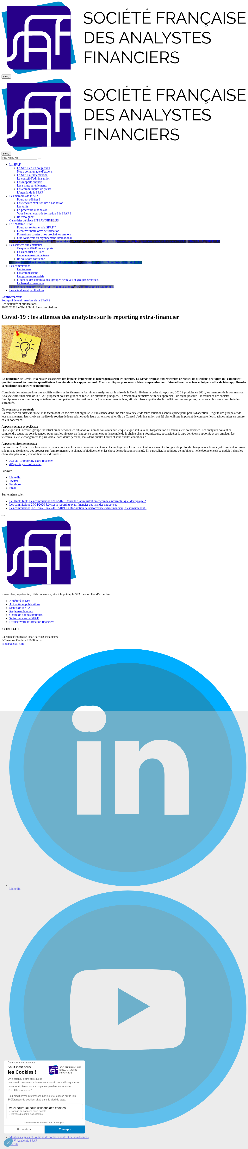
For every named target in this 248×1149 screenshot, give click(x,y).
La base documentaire (30, 283)
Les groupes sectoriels (30, 276)
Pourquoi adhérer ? (28, 199)
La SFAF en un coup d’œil (33, 168)
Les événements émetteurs (33, 255)
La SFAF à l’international (32, 175)
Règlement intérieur (21, 611)
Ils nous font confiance (31, 258)
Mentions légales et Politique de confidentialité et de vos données (49, 1137)
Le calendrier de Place (30, 251)
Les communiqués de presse (34, 189)
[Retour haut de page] (3, 515)
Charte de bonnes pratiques (25, 614)
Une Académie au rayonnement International (44, 238)
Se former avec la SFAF (24, 618)
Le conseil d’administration (33, 178)
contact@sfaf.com (13, 643)
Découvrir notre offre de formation (38, 231)
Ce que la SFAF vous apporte (35, 248)
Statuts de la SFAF (20, 607)
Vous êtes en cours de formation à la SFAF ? (44, 213)
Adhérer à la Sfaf (19, 600)
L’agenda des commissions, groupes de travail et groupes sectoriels (57, 279)
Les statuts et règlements (32, 185)
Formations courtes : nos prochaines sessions (44, 234)
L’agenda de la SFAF (30, 192)
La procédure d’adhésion (32, 210)
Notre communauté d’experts (35, 171)
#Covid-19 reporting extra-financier (31, 460)
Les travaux (24, 269)
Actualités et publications (24, 604)
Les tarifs (22, 206)
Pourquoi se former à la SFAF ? (36, 227)
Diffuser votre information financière (31, 621)
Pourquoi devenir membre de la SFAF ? (26, 300)
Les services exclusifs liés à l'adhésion (40, 203)
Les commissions (27, 272)
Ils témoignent (25, 217)
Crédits (13, 1144)
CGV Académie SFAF (23, 1140)
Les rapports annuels (29, 182)
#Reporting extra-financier (25, 464)
